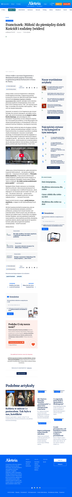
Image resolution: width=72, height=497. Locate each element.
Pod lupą (45, 9)
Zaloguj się (52, 4)
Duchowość (30, 9)
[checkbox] (7, 308)
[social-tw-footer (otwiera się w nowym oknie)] (37, 488)
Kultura (51, 9)
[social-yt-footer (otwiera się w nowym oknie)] (32, 488)
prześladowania (58, 420)
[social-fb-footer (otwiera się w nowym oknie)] (34, 488)
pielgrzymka (41, 391)
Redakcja (19, 32)
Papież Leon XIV (42, 423)
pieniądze (19, 276)
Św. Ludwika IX (39, 6)
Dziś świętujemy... (49, 182)
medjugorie (57, 391)
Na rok (44, 462)
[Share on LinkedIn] (29, 87)
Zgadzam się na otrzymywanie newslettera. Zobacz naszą (17, 309)
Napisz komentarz (22, 373)
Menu (4, 9)
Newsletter (36, 462)
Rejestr (57, 4)
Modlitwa (11, 9)
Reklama (36, 469)
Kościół (65, 9)
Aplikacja (36, 464)
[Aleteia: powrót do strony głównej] (34, 3)
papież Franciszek (10, 276)
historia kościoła (10, 391)
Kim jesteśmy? (24, 492)
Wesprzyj (66, 4)
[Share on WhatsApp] (37, 87)
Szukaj (19, 4)
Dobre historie (21, 9)
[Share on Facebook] (26, 87)
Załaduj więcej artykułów (53, 117)
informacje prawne (32, 492)
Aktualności (58, 9)
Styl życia (38, 9)
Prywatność (61, 492)
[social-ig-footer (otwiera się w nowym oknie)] (40, 488)
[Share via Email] (34, 87)
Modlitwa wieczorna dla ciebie (52, 188)
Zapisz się (10, 313)
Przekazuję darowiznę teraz (15, 342)
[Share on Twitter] (31, 87)
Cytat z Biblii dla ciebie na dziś (51, 195)
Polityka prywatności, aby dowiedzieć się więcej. (17, 310)
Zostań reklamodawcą (42, 492)
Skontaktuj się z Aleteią (53, 492)
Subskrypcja (37, 466)
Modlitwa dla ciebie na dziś (51, 203)
